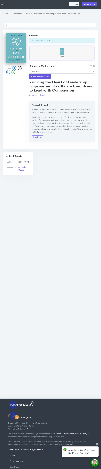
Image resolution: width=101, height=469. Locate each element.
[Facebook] (14, 68)
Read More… (37, 137)
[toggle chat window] (95, 463)
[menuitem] (50, 456)
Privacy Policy (81, 433)
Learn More (90, 4)
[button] (65, 4)
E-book (62, 56)
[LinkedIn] (8, 72)
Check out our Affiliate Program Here (25, 449)
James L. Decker (39, 95)
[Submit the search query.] (6, 25)
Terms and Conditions (65, 433)
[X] (20, 68)
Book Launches (16, 461)
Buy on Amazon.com (41, 76)
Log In (75, 4)
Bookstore (17, 13)
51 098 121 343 (20, 428)
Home (5, 13)
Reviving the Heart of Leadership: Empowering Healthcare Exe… (53, 13)
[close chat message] (97, 444)
